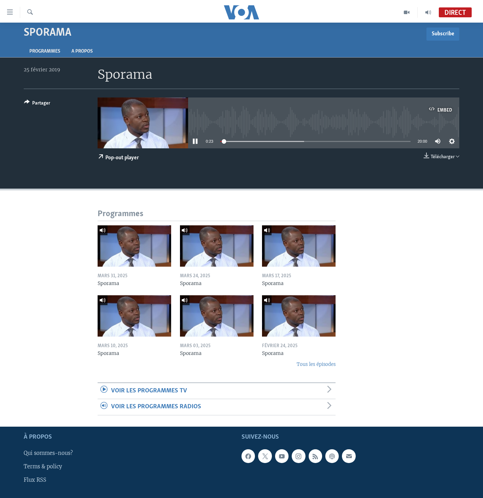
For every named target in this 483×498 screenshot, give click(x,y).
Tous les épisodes (316, 364)
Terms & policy (43, 466)
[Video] (407, 12)
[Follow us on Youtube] (282, 456)
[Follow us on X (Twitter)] (265, 456)
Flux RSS (35, 480)
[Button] (37, 104)
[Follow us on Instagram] (298, 456)
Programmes (44, 51)
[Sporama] (134, 246)
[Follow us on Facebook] (248, 456)
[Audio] (428, 12)
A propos (82, 51)
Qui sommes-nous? (48, 453)
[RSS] (315, 456)
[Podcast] (332, 456)
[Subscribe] (348, 456)
